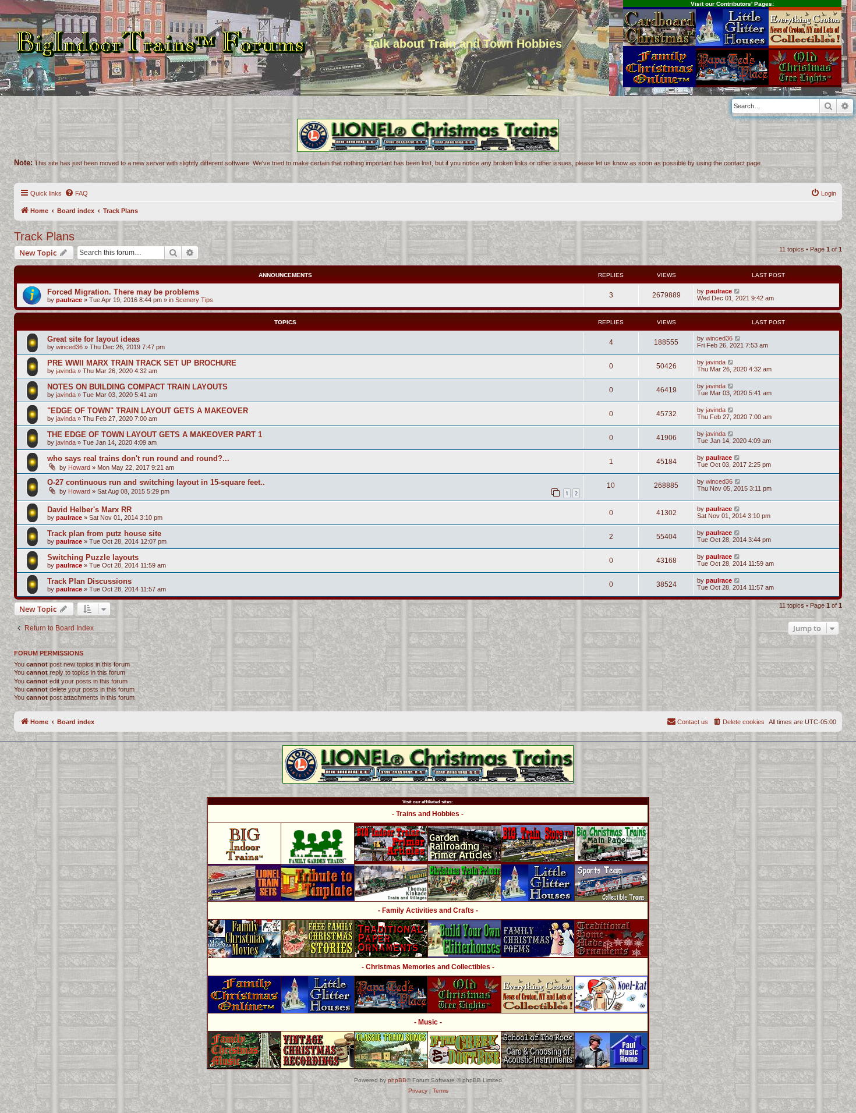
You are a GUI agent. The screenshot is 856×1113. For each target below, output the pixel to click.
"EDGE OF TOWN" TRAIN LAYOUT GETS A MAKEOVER (147, 410)
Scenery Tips (194, 299)
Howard (79, 467)
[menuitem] (76, 193)
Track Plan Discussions (89, 581)
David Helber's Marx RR (89, 509)
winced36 (69, 346)
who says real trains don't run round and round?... (138, 458)
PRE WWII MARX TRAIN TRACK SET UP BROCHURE (141, 363)
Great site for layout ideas (93, 339)
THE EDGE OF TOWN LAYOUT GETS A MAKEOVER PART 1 (154, 434)
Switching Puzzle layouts (93, 557)
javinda (66, 370)
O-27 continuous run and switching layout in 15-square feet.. (156, 482)
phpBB (397, 1080)
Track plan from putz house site (104, 533)
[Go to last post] (737, 291)
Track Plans (44, 236)
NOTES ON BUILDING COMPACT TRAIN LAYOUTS (137, 386)
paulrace (69, 299)
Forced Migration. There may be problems (123, 292)
